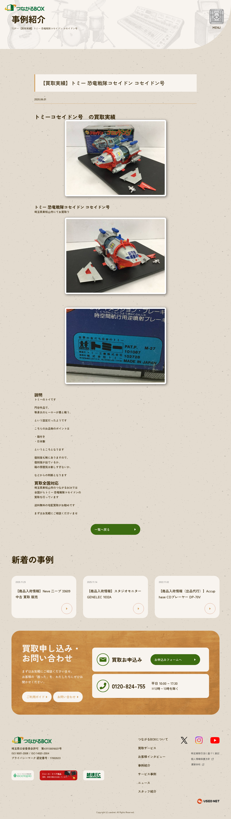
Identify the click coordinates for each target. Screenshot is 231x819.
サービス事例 (147, 774)
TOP (13, 28)
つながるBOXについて (153, 739)
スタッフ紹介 (147, 791)
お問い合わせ (66, 697)
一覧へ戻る (102, 529)
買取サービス (147, 748)
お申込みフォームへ (168, 659)
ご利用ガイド (35, 697)
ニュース (144, 782)
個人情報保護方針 (200, 759)
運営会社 (196, 764)
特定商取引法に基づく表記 (205, 753)
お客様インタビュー (151, 756)
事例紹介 (144, 765)
